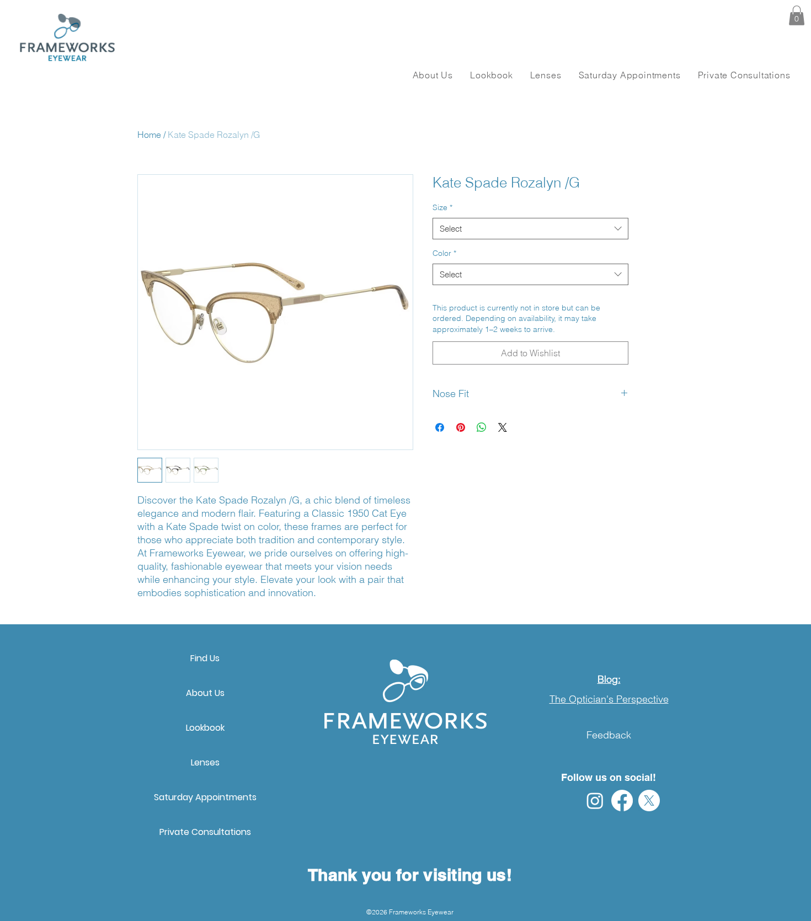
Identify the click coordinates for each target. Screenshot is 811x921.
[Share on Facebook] (439, 427)
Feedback (608, 735)
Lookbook (205, 727)
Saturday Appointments (205, 797)
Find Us (205, 658)
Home (149, 134)
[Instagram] (595, 800)
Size (442, 207)
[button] (796, 15)
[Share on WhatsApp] (481, 427)
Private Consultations (205, 832)
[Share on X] (502, 427)
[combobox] (530, 228)
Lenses (205, 762)
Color (444, 253)
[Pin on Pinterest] (460, 427)
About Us (205, 693)
